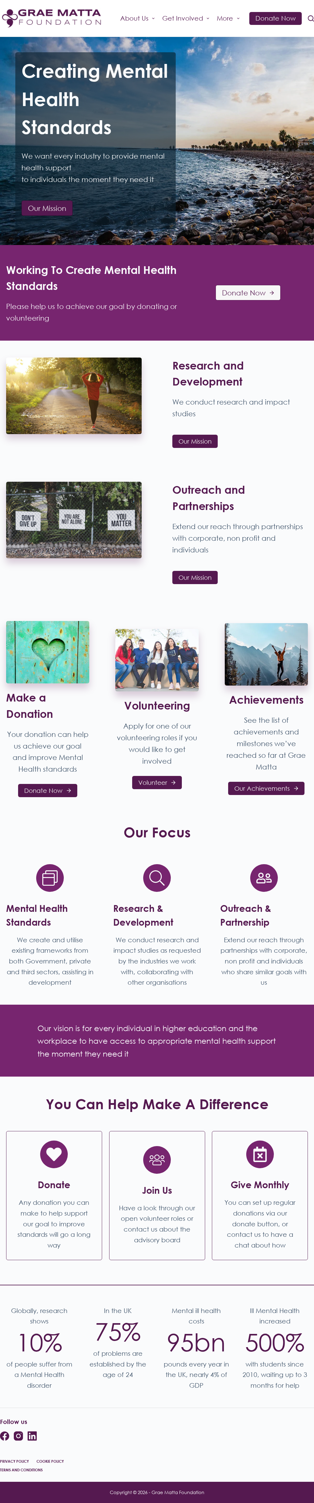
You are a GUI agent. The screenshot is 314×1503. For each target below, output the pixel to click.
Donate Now (275, 18)
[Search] (311, 18)
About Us (134, 18)
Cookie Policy (50, 1461)
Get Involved (182, 18)
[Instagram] (18, 1436)
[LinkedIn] (32, 1436)
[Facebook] (4, 1436)
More (225, 18)
